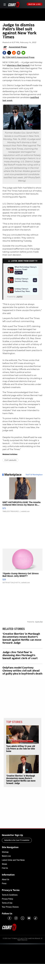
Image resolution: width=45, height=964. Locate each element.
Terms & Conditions (10, 895)
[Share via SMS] (23, 53)
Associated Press (18, 47)
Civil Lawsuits (10, 460)
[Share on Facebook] (4, 53)
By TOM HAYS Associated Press (18, 57)
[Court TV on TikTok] (35, 918)
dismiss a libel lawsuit (18, 65)
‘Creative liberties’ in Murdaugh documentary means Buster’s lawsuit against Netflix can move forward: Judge (21, 638)
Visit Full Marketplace (34, 474)
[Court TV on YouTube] (29, 918)
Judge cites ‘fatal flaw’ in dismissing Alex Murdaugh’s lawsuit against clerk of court (20, 655)
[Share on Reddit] (14, 53)
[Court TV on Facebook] (9, 918)
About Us (5, 879)
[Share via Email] (18, 53)
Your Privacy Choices (10, 907)
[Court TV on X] (22, 918)
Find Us (5, 868)
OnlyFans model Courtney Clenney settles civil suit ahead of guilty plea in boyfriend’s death (22, 671)
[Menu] (4, 4)
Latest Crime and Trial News (13, 860)
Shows (4, 864)
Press (4, 883)
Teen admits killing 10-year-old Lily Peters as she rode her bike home (20, 748)
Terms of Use (7, 903)
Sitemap (5, 852)
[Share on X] (9, 53)
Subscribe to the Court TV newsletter (16, 840)
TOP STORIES (14, 722)
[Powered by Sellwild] (38, 622)
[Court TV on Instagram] (16, 918)
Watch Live (34, 4)
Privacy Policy (7, 899)
